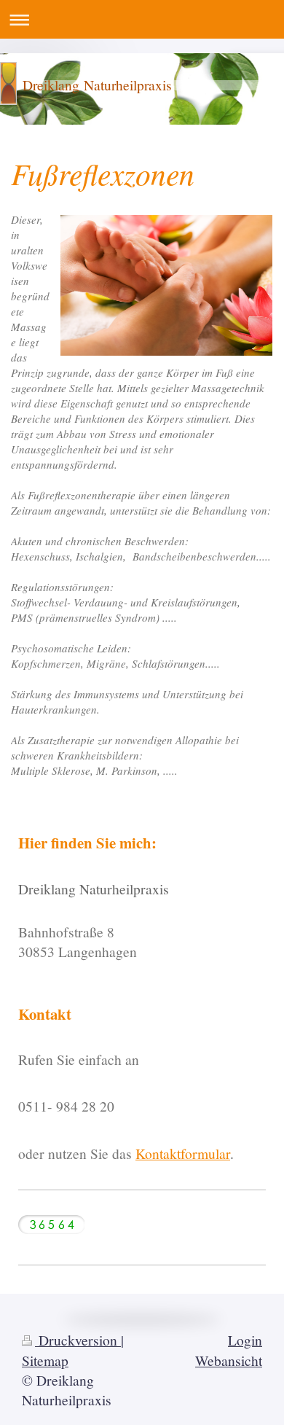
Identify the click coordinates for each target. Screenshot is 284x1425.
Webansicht (228, 1360)
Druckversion (78, 1339)
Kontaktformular (182, 1153)
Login (245, 1339)
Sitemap (45, 1360)
